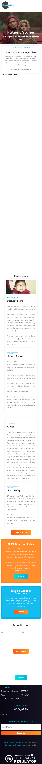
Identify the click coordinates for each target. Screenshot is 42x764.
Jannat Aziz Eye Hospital (9, 691)
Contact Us (4, 714)
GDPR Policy (25, 691)
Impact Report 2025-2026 (10, 699)
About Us (4, 695)
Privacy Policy (25, 695)
